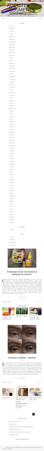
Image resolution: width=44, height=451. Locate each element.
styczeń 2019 (12, 68)
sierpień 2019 (12, 55)
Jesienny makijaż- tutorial (22, 357)
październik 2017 (12, 108)
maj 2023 (11, 26)
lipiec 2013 (11, 203)
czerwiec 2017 (12, 116)
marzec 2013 (11, 211)
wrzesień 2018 (12, 79)
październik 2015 (12, 145)
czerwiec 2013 (12, 206)
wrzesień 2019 (12, 52)
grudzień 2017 (12, 103)
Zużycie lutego (6, 397)
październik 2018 (12, 76)
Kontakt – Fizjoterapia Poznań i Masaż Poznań (31, 447)
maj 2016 (11, 129)
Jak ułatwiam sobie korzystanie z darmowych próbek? (19, 432)
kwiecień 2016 (12, 132)
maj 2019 (11, 60)
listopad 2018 (12, 73)
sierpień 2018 (12, 81)
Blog (40, 447)
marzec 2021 (11, 31)
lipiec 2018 (11, 84)
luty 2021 (11, 34)
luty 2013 (11, 214)
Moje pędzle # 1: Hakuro (22, 316)
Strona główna (8, 447)
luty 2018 (11, 97)
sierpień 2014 (12, 169)
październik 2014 (12, 164)
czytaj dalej (22, 297)
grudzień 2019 (12, 47)
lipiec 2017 (11, 113)
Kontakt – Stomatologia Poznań (16, 447)
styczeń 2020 (12, 44)
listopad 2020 (12, 39)
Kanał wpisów (12, 239)
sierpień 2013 (12, 201)
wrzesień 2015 (12, 148)
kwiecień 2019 (12, 63)
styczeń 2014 (12, 187)
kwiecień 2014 (12, 179)
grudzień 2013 (12, 190)
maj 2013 (11, 209)
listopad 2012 (12, 219)
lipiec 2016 (11, 124)
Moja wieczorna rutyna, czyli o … (15, 421)
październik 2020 (12, 42)
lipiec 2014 (11, 172)
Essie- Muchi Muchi (13, 424)
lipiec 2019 (11, 58)
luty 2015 (11, 156)
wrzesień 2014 (12, 166)
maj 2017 (11, 118)
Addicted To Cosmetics (22, 7)
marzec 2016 (11, 134)
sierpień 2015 (12, 150)
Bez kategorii (11, 229)
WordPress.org (12, 244)
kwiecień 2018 (12, 92)
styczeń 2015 (12, 158)
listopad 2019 (12, 50)
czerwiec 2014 (12, 174)
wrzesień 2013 (12, 198)
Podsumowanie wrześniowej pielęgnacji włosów (22, 273)
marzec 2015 (11, 153)
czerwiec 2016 (12, 126)
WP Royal (10, 448)
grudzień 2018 (12, 71)
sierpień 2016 (12, 121)
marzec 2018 (11, 95)
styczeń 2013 (12, 217)
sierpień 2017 (12, 111)
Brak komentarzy (38, 301)
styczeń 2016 (12, 137)
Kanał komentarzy (12, 242)
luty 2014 (11, 185)
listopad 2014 (12, 161)
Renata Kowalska (7, 301)
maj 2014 (11, 177)
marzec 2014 (11, 182)
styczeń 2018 (12, 100)
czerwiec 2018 (12, 87)
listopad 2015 (12, 142)
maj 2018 (11, 89)
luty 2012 (11, 222)
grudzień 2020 (12, 36)
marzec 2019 (11, 65)
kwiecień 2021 (12, 28)
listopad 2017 (12, 105)
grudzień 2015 (12, 140)
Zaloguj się (11, 237)
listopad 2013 (12, 193)
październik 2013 (12, 195)
